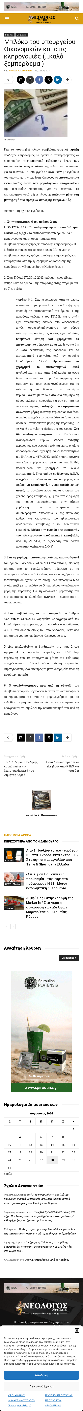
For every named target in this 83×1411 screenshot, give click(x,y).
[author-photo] (41, 809)
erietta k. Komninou (20, 70)
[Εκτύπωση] (30, 80)
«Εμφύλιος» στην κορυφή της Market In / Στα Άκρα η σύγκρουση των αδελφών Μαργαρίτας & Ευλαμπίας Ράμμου (50, 907)
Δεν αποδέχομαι (41, 1386)
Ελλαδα (8, 860)
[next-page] (13, 926)
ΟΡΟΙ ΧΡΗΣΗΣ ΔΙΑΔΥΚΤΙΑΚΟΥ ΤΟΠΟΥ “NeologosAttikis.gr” (21, 1400)
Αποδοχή (41, 1375)
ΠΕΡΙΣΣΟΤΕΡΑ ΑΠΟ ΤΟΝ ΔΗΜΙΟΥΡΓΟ (31, 841)
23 (73, 1152)
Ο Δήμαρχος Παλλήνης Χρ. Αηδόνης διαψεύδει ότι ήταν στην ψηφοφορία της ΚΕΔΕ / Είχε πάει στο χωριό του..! (38, 1247)
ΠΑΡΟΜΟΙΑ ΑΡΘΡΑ (17, 835)
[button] (77, 1330)
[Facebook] (39, 80)
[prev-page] (6, 926)
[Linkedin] (58, 80)
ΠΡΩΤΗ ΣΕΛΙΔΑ (12, 884)
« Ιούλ (8, 1174)
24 (9, 1160)
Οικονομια (21, 34)
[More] (67, 80)
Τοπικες (9, 907)
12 (30, 1145)
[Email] (21, 80)
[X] (49, 80)
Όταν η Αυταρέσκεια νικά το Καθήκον (47, 1260)
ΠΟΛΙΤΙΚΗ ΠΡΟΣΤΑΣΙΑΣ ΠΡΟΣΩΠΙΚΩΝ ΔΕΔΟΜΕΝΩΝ (59, 1400)
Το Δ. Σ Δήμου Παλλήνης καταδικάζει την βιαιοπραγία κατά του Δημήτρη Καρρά (21, 768)
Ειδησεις (9, 34)
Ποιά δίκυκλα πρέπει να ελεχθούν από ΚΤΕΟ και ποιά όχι (62, 766)
